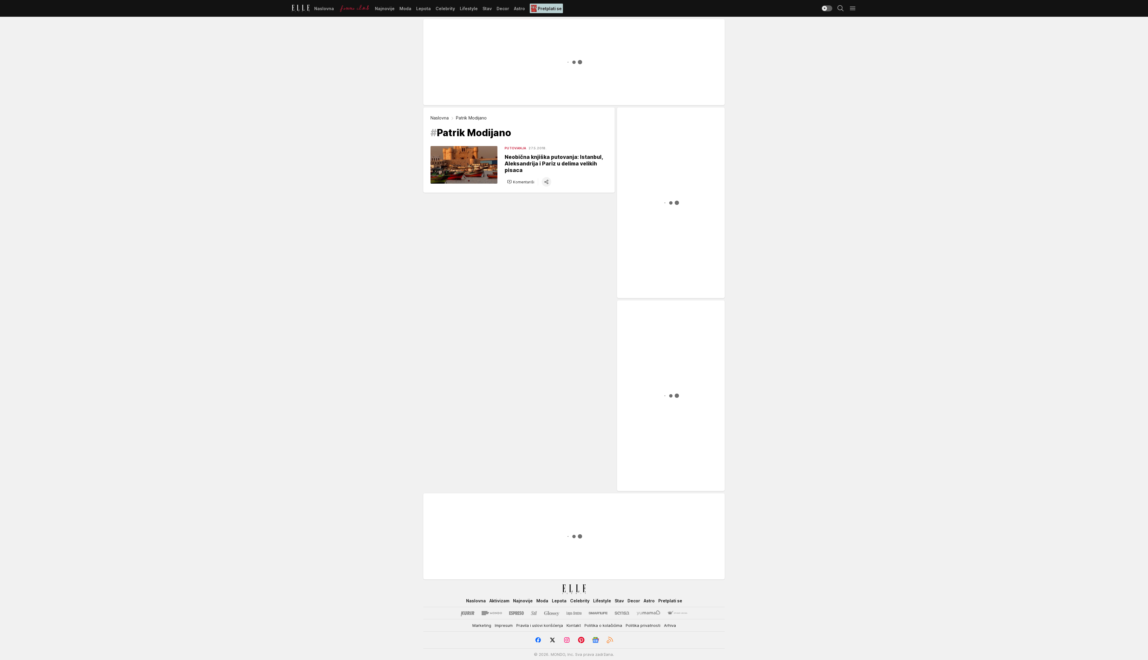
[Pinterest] (581, 640)
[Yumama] (648, 613)
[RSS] (610, 640)
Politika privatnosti (643, 625)
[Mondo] (492, 613)
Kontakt (574, 625)
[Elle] (300, 8)
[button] (521, 182)
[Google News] (596, 640)
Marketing (481, 625)
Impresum (504, 625)
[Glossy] (551, 613)
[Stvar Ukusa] (677, 613)
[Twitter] (552, 640)
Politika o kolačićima (603, 625)
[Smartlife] (598, 613)
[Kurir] (467, 613)
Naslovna (439, 117)
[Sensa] (622, 613)
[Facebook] (538, 640)
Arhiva (670, 625)
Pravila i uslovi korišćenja (539, 625)
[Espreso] (516, 613)
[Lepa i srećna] (574, 613)
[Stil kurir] (534, 613)
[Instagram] (567, 640)
